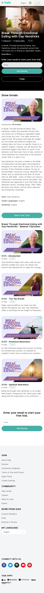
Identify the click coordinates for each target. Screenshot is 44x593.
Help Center (7, 491)
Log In (38, 3)
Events (4, 503)
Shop (4, 518)
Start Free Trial (22, 215)
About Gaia (6, 460)
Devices (5, 464)
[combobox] (14, 532)
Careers (5, 495)
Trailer (22, 79)
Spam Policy (7, 476)
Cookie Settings (8, 480)
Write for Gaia (7, 499)
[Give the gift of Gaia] (30, 3)
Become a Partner (9, 522)
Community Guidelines (11, 468)
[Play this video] (22, 110)
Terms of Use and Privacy (13, 472)
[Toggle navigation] (2, 3)
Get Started (22, 71)
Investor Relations (9, 514)
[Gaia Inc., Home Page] (7, 2)
